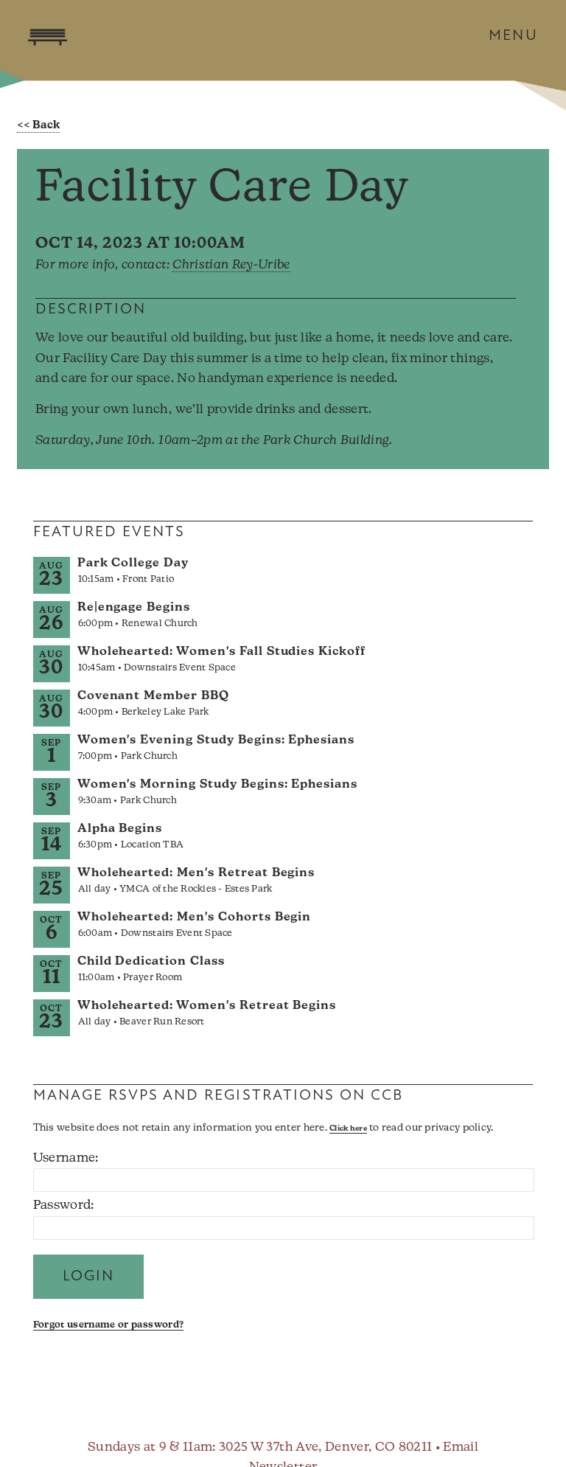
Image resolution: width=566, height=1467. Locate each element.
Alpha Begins (120, 829)
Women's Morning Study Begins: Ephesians (217, 785)
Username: (66, 1158)
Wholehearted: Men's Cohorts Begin (194, 917)
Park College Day (133, 563)
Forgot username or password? (108, 1325)
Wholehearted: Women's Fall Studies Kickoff (221, 652)
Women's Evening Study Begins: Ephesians (215, 740)
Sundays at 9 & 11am (150, 1447)
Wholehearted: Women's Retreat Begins (207, 1006)
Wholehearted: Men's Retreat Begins (196, 873)
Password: (63, 1205)
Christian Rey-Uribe (231, 265)
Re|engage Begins (133, 608)
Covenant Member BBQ (153, 696)
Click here (348, 1129)
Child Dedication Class (151, 962)
